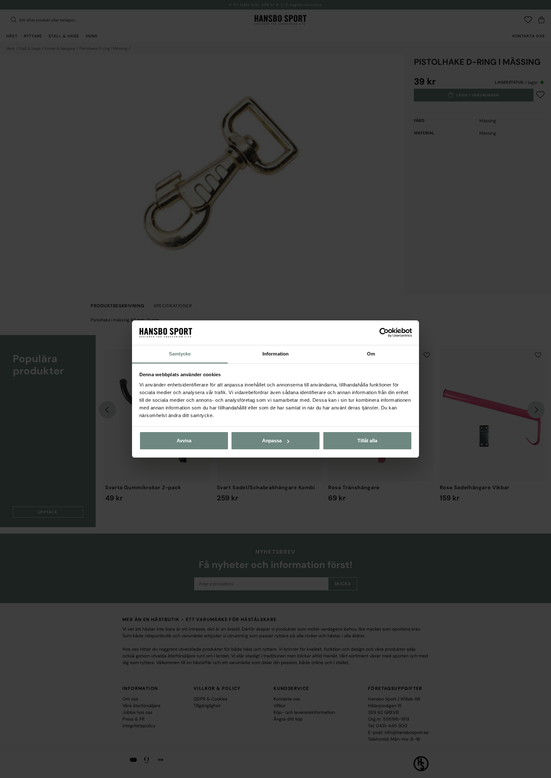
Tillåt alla (367, 440)
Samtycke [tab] (180, 353)
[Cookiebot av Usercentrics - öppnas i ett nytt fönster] (384, 333)
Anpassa (272, 440)
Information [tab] (275, 353)
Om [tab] (371, 353)
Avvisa (184, 440)
